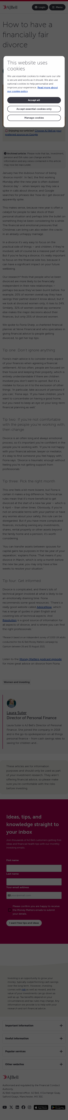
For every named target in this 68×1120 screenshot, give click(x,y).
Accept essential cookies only (34, 109)
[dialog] (34, 91)
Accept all (34, 100)
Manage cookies (34, 117)
